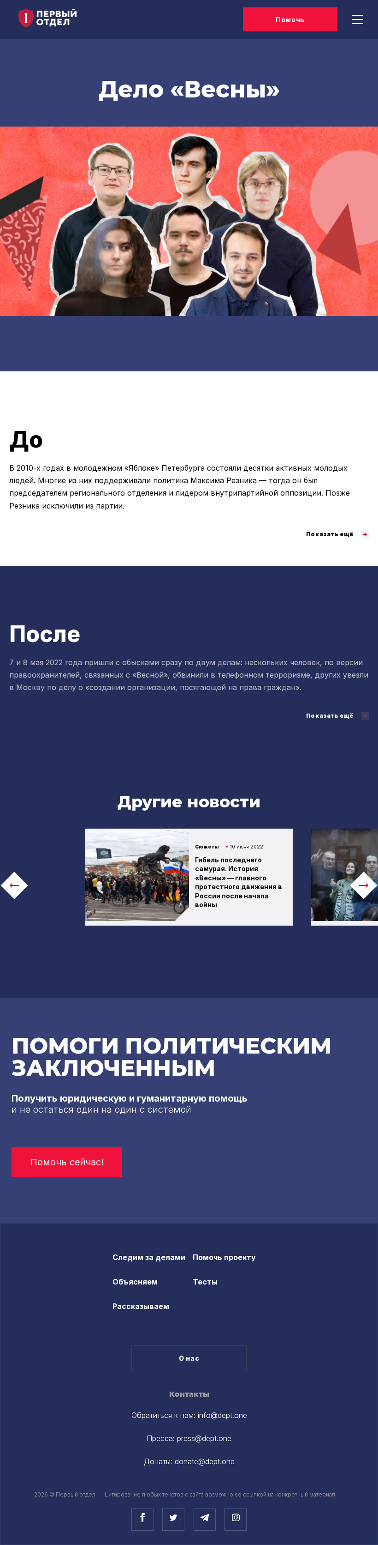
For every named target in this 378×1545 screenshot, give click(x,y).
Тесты (205, 1281)
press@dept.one (204, 1438)
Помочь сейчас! (67, 1162)
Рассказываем (140, 1306)
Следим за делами (148, 1257)
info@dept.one (222, 1415)
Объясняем (135, 1281)
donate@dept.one (205, 1461)
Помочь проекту (224, 1257)
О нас (189, 1358)
